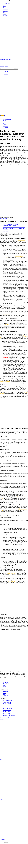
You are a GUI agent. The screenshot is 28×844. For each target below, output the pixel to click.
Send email (2, 115)
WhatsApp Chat (4, 66)
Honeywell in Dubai (11, 573)
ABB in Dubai (6, 314)
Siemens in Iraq (21, 240)
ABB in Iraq (8, 324)
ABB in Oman (11, 581)
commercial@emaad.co (5, 59)
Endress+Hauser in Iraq (5, 381)
